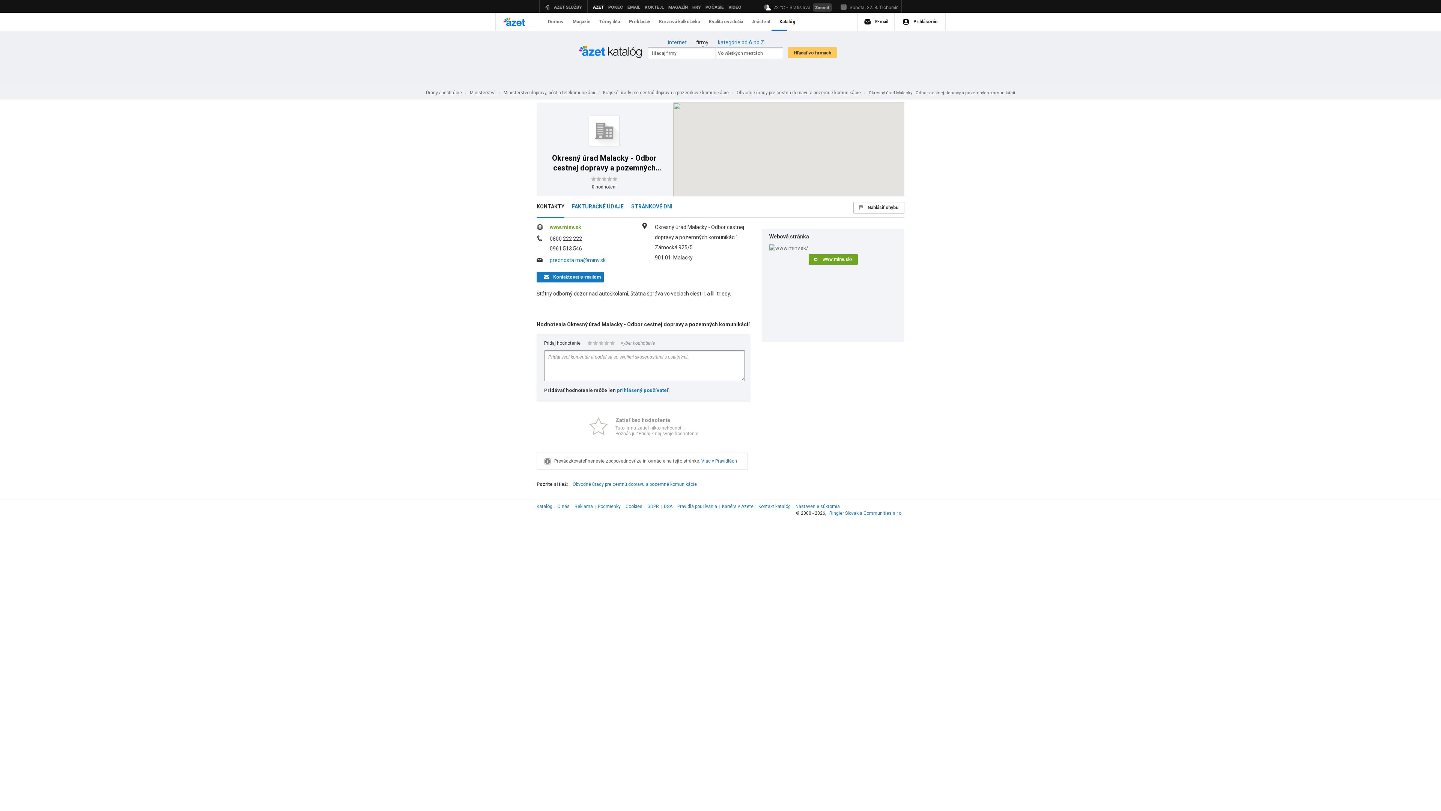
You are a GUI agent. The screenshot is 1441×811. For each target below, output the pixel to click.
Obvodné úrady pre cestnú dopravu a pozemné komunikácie (635, 484)
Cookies (634, 506)
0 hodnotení (604, 187)
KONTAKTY (550, 207)
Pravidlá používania (697, 506)
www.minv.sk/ (837, 259)
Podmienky (609, 506)
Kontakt (774, 506)
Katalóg (544, 506)
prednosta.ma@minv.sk (578, 260)
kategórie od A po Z (741, 42)
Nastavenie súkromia (818, 506)
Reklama (584, 506)
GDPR (653, 506)
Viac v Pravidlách (719, 461)
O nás (563, 506)
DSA (668, 506)
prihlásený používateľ (642, 390)
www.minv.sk (565, 227)
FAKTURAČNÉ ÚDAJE (598, 207)
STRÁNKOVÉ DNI (651, 207)
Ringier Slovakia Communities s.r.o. (866, 513)
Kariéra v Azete (738, 506)
